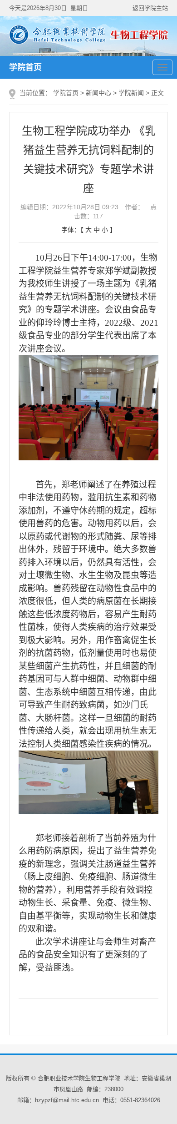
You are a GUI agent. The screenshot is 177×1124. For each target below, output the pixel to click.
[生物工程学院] (88, 43)
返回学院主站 (150, 8)
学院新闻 (131, 92)
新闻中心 (98, 92)
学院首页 (25, 67)
